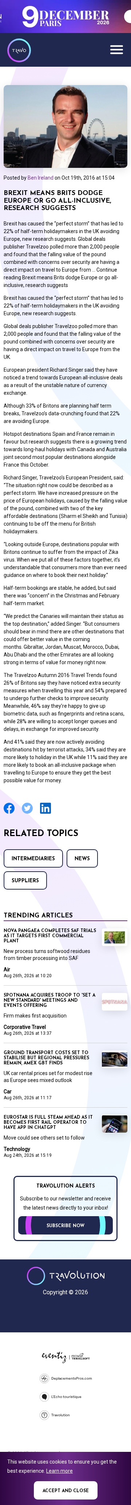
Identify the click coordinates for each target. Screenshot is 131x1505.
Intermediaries (33, 859)
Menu (116, 49)
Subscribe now (65, 1226)
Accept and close (66, 1491)
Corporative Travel (25, 1027)
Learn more (59, 1471)
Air (7, 969)
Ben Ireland (40, 178)
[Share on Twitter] (27, 813)
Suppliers (25, 881)
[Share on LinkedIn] (45, 813)
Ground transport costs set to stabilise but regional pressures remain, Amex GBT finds (46, 1058)
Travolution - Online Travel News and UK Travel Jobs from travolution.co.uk (66, 1276)
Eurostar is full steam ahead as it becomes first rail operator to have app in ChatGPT (48, 1122)
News (82, 859)
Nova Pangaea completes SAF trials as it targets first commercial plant (50, 936)
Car (8, 1091)
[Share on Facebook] (9, 813)
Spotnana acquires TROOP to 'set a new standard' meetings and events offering (49, 1000)
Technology (17, 1149)
